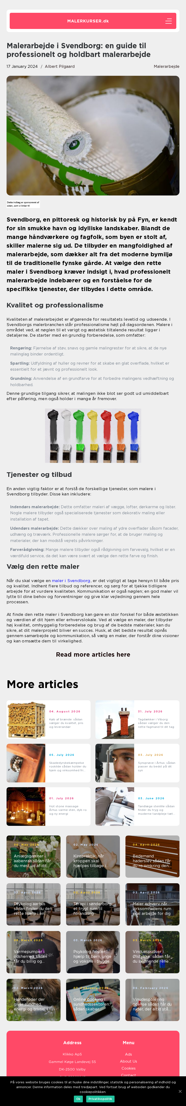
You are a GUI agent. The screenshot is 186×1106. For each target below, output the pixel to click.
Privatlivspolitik (100, 1099)
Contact (128, 1075)
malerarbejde (166, 66)
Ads (128, 1054)
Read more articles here (93, 654)
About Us (128, 1061)
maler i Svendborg (71, 580)
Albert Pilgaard (60, 66)
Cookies (129, 1068)
